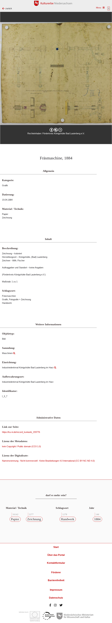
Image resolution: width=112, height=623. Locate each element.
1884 (97, 519)
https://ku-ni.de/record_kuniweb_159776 (21, 432)
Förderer (56, 572)
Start (56, 547)
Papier (15, 519)
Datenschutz (56, 598)
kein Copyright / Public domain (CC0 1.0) (21, 446)
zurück (8, 8)
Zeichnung (34, 519)
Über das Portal (56, 555)
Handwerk (67, 519)
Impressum (56, 590)
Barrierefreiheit (56, 580)
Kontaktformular (56, 563)
